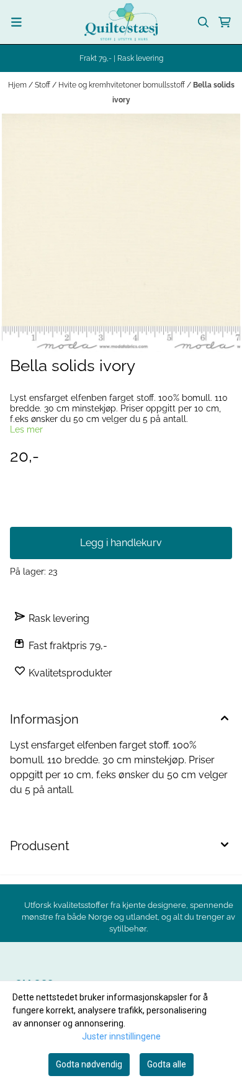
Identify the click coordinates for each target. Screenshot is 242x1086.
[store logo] (121, 22)
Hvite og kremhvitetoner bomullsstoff (122, 85)
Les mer (26, 429)
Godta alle (166, 1064)
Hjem (18, 85)
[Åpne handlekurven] (224, 22)
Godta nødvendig (89, 1064)
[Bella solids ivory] (121, 233)
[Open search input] (203, 22)
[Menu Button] (16, 22)
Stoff (43, 85)
